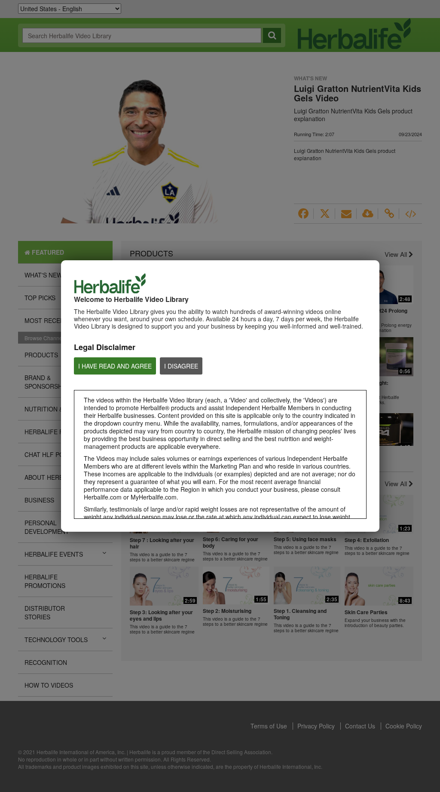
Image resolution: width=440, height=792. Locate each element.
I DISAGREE (181, 366)
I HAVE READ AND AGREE (115, 366)
